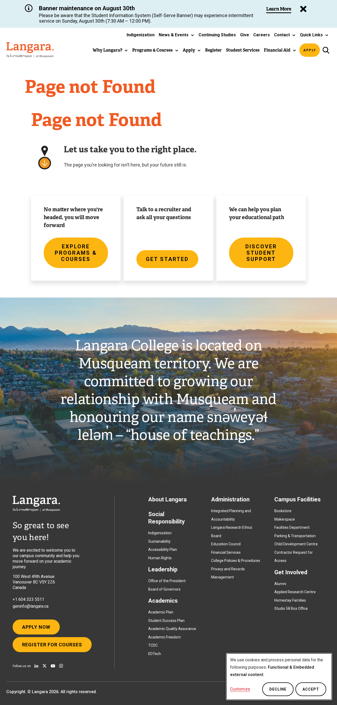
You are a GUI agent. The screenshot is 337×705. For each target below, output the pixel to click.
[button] (176, 35)
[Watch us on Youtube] (53, 666)
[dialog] (279, 676)
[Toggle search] (326, 50)
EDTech (154, 654)
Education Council (226, 544)
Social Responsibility (166, 518)
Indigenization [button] (141, 34)
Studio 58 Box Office (291, 608)
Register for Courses (52, 644)
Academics (163, 600)
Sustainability (159, 541)
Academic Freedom (164, 637)
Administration (230, 499)
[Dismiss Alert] (303, 9)
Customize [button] (240, 689)
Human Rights (160, 558)
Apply (309, 50)
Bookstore (282, 511)
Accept (311, 689)
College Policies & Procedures (235, 560)
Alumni (280, 584)
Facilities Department (292, 527)
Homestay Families (290, 600)
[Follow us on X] (44, 666)
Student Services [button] (243, 50)
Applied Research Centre (295, 592)
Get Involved (290, 572)
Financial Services (226, 552)
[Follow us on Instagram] (61, 666)
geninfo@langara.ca (30, 606)
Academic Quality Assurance (172, 629)
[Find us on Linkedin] (36, 666)
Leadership (162, 569)
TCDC (153, 645)
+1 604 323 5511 (28, 599)
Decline (277, 689)
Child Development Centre (296, 544)
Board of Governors (164, 589)
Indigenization (160, 533)
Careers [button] (261, 34)
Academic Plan (160, 612)
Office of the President (167, 581)
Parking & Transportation (295, 536)
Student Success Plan (166, 620)
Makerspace (284, 519)
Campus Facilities (297, 499)
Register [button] (213, 50)
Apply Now (36, 627)
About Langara (167, 499)
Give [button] (244, 34)
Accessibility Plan (162, 549)
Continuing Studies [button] (217, 34)
